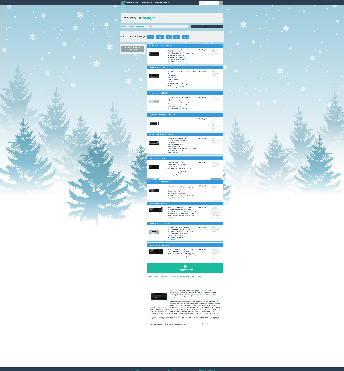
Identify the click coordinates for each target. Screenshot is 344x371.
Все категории (207, 26)
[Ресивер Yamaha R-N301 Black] (157, 190)
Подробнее (180, 61)
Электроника (140, 26)
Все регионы (172, 370)
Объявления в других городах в (177, 276)
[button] (132, 49)
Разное (199, 276)
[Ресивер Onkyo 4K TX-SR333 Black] (157, 143)
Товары (131, 26)
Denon (186, 37)
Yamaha (151, 37)
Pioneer (160, 37)
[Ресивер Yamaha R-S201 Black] (157, 76)
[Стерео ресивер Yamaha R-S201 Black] (157, 123)
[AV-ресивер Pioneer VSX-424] (157, 210)
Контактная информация (207, 370)
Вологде (148, 18)
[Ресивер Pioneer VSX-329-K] (157, 166)
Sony (168, 37)
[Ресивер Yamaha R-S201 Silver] (157, 101)
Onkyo (177, 37)
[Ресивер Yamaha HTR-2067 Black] (157, 54)
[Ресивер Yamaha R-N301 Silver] (157, 232)
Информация (153, 276)
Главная (124, 26)
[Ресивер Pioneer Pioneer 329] (157, 251)
